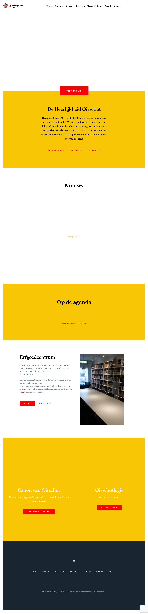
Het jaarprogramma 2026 (74, 246)
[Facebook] (143, 6)
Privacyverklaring (49, 591)
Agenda (99, 572)
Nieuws (87, 572)
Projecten (75, 572)
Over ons (46, 572)
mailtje (22, 392)
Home (34, 572)
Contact (112, 572)
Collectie (60, 572)
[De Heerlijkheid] (74, 561)
